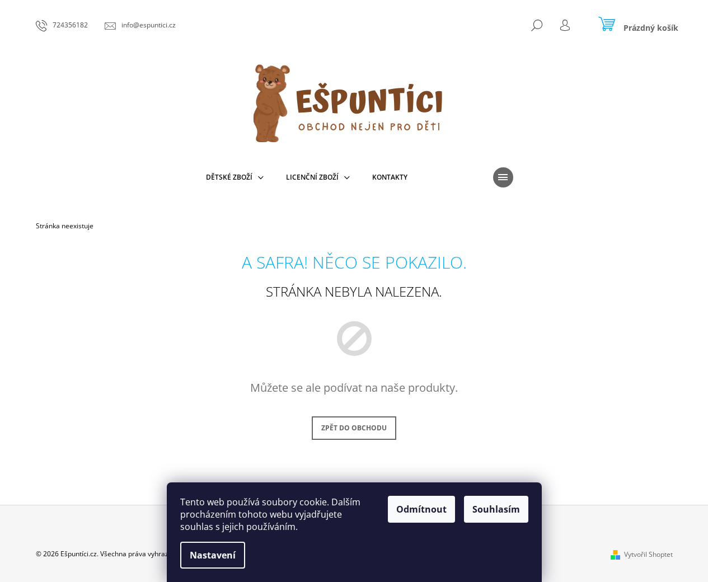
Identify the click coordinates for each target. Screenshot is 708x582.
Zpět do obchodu (354, 428)
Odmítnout (421, 509)
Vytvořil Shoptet (648, 554)
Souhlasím (496, 509)
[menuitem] (235, 177)
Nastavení (213, 555)
